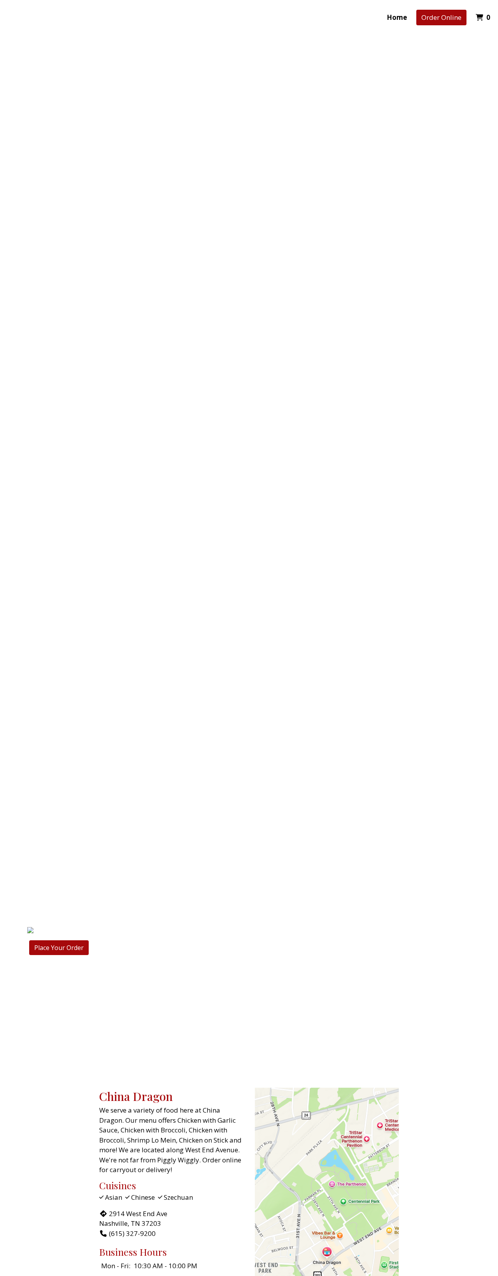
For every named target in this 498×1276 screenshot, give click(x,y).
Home (397, 17)
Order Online (441, 17)
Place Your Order (59, 947)
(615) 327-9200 (132, 1233)
